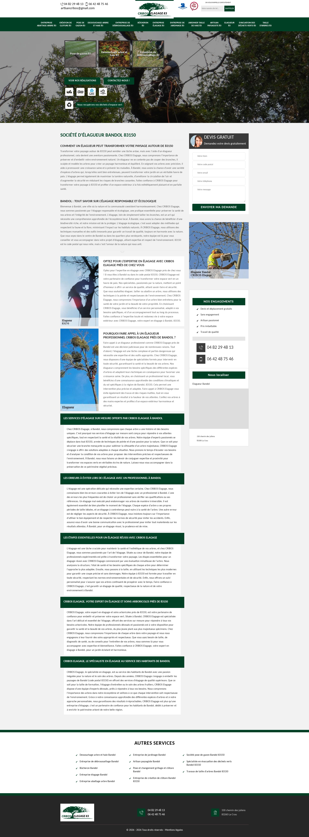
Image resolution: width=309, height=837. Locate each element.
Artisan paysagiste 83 (214, 24)
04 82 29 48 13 (73, 4)
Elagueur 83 (229, 24)
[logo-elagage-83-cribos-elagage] (154, 9)
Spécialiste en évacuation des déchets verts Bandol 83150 (209, 763)
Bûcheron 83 (143, 24)
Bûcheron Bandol (89, 768)
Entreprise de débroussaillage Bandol (99, 761)
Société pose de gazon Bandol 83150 (206, 755)
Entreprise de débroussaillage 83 (122, 24)
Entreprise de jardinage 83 (177, 24)
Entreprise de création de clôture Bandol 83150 (154, 780)
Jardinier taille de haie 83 (196, 24)
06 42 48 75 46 (98, 4)
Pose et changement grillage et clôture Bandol (153, 770)
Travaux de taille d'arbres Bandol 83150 (207, 771)
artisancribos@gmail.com (78, 8)
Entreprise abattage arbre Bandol (97, 781)
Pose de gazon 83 (80, 24)
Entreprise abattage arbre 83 (46, 24)
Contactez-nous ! (119, 81)
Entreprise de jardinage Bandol (149, 755)
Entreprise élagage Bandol (93, 775)
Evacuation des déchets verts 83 (247, 24)
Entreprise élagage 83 (158, 24)
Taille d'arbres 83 (266, 24)
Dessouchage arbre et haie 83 (98, 24)
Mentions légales (174, 830)
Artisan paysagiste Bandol (146, 761)
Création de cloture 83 (65, 24)
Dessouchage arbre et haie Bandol (98, 755)
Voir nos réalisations (82, 81)
